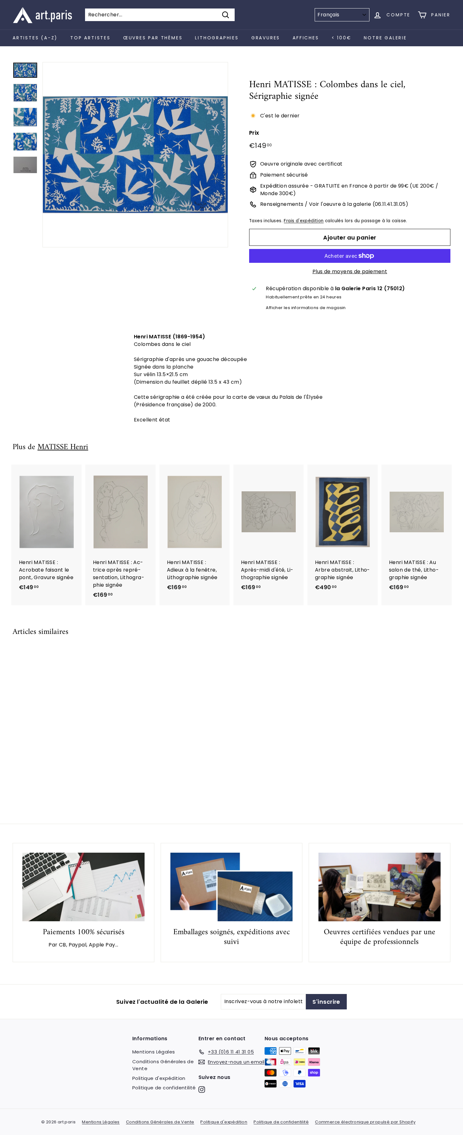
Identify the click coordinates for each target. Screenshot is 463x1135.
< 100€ (342, 38)
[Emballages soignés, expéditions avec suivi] (231, 887)
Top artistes (90, 38)
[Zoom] (135, 154)
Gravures (265, 38)
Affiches (306, 38)
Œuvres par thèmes (153, 38)
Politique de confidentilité (164, 1087)
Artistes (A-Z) (35, 38)
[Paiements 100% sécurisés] (83, 887)
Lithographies (216, 38)
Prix (254, 133)
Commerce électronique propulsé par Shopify (365, 1122)
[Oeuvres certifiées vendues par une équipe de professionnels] (379, 887)
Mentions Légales (153, 1051)
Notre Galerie (385, 38)
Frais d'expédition (303, 221)
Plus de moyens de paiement (349, 271)
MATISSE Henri (62, 447)
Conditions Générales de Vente (163, 1065)
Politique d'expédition (159, 1078)
